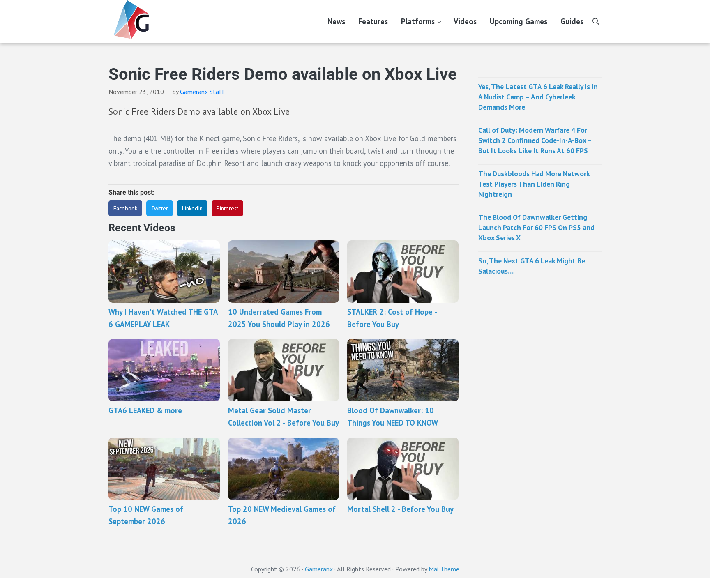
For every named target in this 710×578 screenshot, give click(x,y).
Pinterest (227, 208)
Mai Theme (444, 569)
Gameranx (319, 569)
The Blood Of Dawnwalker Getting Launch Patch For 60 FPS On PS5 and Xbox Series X (536, 227)
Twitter (159, 208)
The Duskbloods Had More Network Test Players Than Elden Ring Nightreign (534, 184)
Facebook (125, 208)
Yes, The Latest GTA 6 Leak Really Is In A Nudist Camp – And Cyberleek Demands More (538, 97)
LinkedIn (192, 208)
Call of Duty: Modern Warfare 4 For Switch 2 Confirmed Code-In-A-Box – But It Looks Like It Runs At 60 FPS (535, 140)
